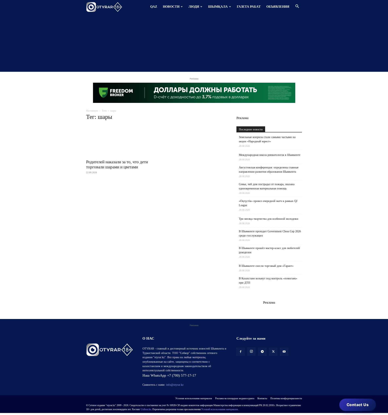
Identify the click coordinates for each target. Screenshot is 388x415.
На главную (92, 110)
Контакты (262, 398)
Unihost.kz (146, 409)
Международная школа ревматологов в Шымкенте (269, 154)
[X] (273, 352)
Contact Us (358, 404)
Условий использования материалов (219, 409)
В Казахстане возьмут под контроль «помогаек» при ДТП (268, 280)
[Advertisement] (194, 43)
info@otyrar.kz (174, 384)
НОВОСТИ (171, 6)
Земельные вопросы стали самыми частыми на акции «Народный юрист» (267, 139)
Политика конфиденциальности (286, 398)
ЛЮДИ (194, 6)
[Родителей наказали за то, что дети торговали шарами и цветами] (119, 141)
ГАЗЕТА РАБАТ (249, 6)
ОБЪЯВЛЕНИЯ (277, 6)
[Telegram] (262, 352)
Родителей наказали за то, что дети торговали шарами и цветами (117, 164)
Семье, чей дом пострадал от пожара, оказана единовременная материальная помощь (266, 186)
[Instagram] (251, 351)
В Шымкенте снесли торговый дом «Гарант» (266, 265)
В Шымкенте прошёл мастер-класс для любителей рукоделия (269, 250)
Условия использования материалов (193, 398)
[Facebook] (240, 352)
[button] (297, 7)
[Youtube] (284, 352)
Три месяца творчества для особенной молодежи (268, 218)
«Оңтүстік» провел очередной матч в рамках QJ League (268, 203)
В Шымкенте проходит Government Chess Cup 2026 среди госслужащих (270, 233)
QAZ (153, 6)
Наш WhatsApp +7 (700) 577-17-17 (169, 375)
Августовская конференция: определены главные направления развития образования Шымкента (268, 169)
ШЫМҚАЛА (218, 6)
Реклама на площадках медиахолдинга (234, 398)
